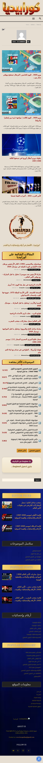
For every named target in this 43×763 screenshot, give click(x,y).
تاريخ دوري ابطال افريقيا (34, 298)
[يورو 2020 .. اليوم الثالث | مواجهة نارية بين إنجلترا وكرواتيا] (21, 104)
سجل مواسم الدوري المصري (32, 345)
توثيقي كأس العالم (35, 324)
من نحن (39, 691)
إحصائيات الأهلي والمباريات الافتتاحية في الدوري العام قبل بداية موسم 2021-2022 (22, 388)
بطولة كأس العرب (35, 192)
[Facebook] (29, 751)
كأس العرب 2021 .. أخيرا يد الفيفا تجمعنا (26, 196)
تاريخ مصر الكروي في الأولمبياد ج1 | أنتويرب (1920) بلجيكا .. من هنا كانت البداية (24, 397)
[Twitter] (18, 751)
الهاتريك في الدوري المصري (33, 556)
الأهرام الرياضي (36, 550)
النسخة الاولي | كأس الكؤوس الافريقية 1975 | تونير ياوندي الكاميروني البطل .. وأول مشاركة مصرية (23, 432)
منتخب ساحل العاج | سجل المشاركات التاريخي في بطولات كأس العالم (29, 505)
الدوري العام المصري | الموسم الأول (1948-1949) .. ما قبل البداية (24, 370)
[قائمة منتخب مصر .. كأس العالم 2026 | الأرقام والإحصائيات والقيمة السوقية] (7, 589)
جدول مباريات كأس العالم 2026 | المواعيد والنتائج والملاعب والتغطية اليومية (28, 577)
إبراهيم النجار (24, 270)
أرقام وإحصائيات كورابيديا (34, 634)
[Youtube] (13, 751)
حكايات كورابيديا (36, 316)
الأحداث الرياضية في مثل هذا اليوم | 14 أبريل (24, 285)
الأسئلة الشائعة (36, 700)
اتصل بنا (38, 694)
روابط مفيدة (37, 697)
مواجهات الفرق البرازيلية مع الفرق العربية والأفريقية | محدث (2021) (22, 405)
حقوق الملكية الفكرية (34, 706)
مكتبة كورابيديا (36, 622)
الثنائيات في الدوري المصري (33, 559)
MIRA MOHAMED (27, 280)
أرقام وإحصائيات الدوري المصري (32, 637)
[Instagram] (23, 751)
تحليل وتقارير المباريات (34, 309)
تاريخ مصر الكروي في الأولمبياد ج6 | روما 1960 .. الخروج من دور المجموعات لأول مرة (23, 413)
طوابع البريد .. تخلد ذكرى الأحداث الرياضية (25, 313)
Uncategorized (36, 280)
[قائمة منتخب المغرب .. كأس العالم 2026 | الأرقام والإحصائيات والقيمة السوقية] (7, 600)
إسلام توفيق (23, 298)
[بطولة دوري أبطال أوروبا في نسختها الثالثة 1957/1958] (21, 145)
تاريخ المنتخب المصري (35, 631)
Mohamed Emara (25, 355)
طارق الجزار (26, 324)
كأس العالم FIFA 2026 (34, 270)
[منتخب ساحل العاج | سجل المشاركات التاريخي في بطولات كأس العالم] (7, 504)
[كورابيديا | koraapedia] (21, 8)
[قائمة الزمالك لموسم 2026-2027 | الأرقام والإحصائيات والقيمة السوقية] (7, 528)
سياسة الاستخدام (36, 703)
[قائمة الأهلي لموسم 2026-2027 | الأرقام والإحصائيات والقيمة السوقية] (7, 517)
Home (27, 24)
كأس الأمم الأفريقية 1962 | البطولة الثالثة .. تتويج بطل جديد (24, 440)
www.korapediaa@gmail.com (25, 737)
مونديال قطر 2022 (35, 355)
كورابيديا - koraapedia (24, 288)
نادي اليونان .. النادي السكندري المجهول (23, 383)
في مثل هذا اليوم (35, 288)
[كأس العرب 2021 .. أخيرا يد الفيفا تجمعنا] (21, 185)
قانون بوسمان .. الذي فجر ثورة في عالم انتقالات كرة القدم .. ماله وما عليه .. (23, 377)
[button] (33, 18)
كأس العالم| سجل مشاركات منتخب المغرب (24, 321)
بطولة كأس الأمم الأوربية (32, 71)
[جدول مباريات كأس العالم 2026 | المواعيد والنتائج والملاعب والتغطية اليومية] (7, 576)
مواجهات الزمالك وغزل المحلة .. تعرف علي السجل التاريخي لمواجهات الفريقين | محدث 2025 (22, 423)
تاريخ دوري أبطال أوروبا (33, 155)
